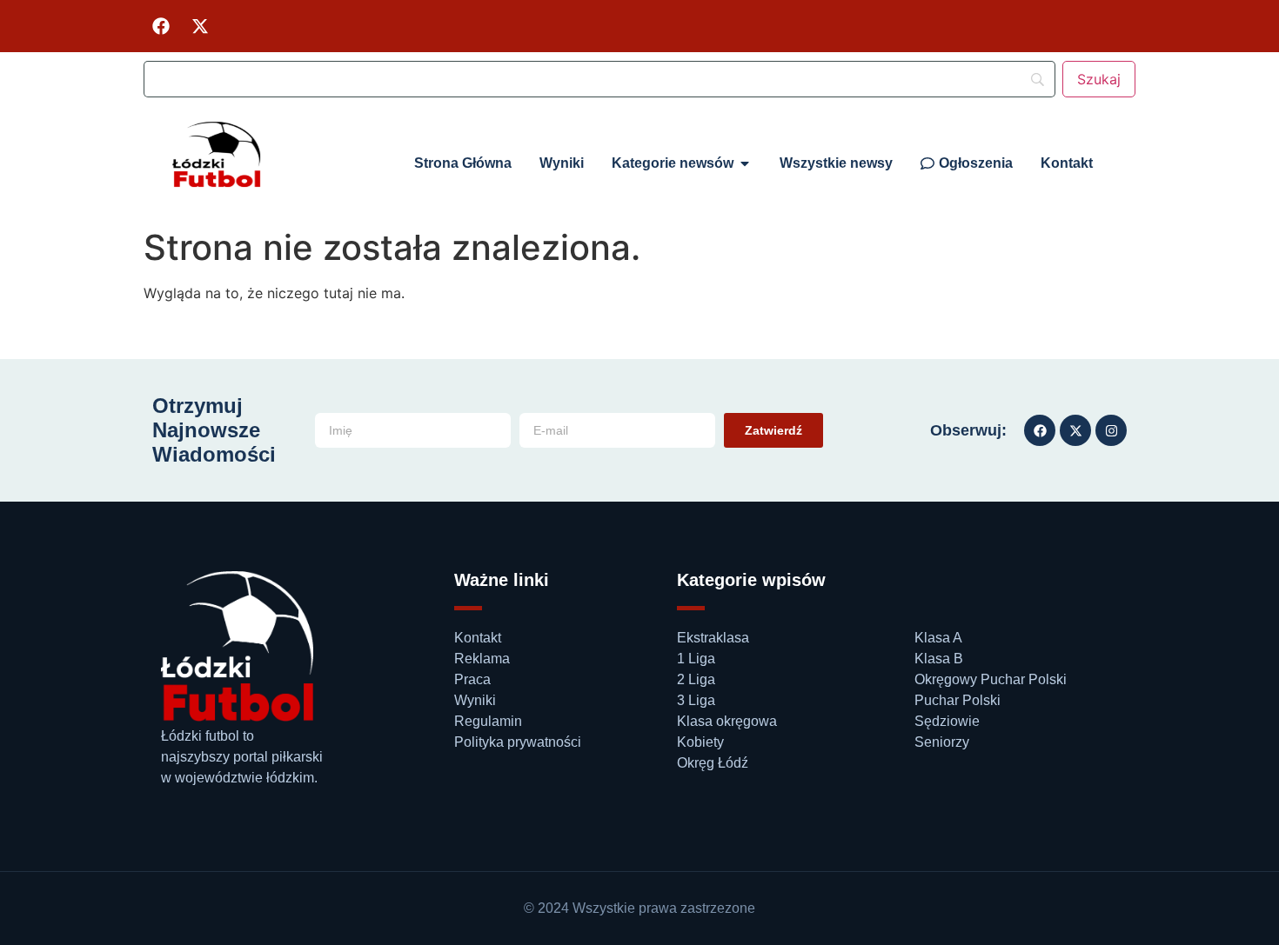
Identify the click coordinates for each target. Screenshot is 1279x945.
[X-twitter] (200, 26)
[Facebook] (161, 26)
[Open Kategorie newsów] (745, 163)
